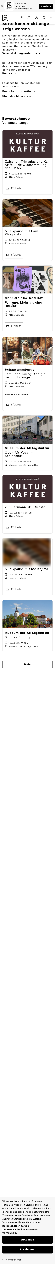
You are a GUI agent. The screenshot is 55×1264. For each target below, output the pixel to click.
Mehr (27, 664)
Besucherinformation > (18, 91)
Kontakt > (9, 73)
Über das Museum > (16, 96)
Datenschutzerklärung (15, 1226)
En (51, 17)
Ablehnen (27, 1239)
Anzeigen (46, 6)
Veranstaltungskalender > (21, 53)
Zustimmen (27, 1249)
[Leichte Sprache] (36, 17)
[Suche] (28, 17)
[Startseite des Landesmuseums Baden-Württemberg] (6, 20)
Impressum (9, 1229)
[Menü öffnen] (21, 17)
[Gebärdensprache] (44, 17)
